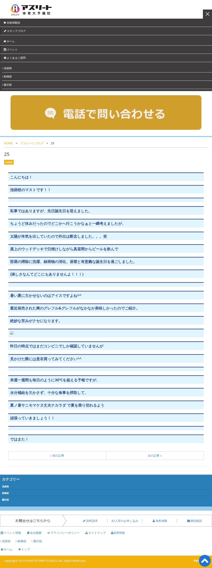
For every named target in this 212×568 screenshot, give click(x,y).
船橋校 (7, 76)
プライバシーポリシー (65, 533)
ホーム (11, 41)
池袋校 (7, 68)
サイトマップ (97, 533)
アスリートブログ (31, 143)
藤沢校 (7, 85)
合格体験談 (13, 22)
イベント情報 (12, 533)
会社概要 (36, 533)
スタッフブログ (16, 31)
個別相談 (196, 521)
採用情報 (119, 533)
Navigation (207, 14)
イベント (12, 49)
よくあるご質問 (16, 58)
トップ (25, 549)
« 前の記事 (57, 455)
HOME (8, 143)
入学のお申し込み (126, 521)
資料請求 (92, 521)
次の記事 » (155, 455)
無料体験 (161, 521)
